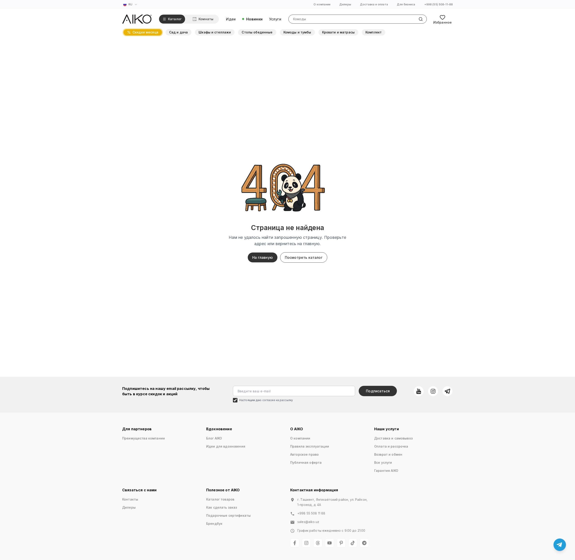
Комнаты (206, 19)
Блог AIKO (214, 438)
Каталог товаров (220, 499)
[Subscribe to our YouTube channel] (418, 391)
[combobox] (130, 4)
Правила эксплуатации (309, 446)
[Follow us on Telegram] (447, 391)
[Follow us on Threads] (317, 542)
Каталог (174, 19)
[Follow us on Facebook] (294, 542)
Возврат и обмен (388, 454)
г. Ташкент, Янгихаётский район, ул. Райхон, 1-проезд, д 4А (332, 502)
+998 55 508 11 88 (311, 513)
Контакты (130, 499)
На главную (262, 257)
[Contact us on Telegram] (559, 544)
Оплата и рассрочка (391, 446)
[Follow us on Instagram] (433, 391)
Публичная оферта (306, 462)
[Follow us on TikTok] (352, 542)
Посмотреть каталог (304, 257)
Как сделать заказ (221, 507)
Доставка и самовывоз (393, 438)
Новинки (254, 19)
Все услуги (383, 462)
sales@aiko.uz (308, 522)
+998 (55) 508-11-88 (438, 4)
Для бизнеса (406, 4)
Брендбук (214, 523)
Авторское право (304, 454)
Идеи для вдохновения (225, 446)
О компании (322, 4)
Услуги (275, 19)
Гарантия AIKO (386, 470)
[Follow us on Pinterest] (341, 542)
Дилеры (345, 4)
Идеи (231, 19)
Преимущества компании (143, 438)
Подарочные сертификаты (228, 515)
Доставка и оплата (374, 4)
